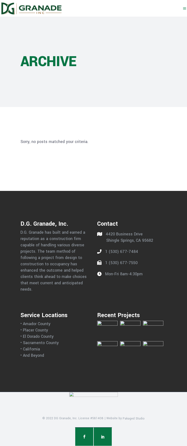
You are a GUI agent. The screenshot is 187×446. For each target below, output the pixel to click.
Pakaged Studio (134, 418)
